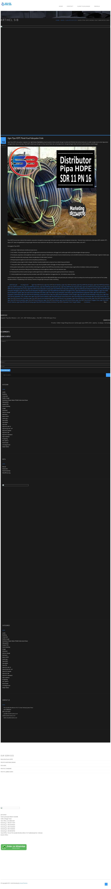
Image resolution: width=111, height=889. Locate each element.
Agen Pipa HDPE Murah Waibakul (42, 302)
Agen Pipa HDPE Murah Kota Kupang (81, 296)
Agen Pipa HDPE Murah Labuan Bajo (81, 298)
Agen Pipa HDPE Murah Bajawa (85, 285)
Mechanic (4, 414)
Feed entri (5, 469)
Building (4, 394)
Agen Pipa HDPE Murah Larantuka (101, 298)
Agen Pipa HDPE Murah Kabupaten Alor (50, 287)
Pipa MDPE (5, 422)
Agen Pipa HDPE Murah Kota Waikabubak (40, 298)
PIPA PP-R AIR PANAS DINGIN (8, 762)
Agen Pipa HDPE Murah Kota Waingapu (61, 298)
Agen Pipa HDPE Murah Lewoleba (16, 300)
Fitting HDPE (5, 402)
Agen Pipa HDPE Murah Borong (16, 287)
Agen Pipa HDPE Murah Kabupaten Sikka (82, 292)
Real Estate (5, 442)
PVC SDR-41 (5, 440)
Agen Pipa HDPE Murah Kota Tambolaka (18, 298)
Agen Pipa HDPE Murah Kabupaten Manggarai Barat (33, 290)
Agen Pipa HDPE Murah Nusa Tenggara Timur (87, 300)
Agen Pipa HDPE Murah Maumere (34, 300)
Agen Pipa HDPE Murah (38, 285)
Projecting (5, 438)
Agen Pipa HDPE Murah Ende (31, 287)
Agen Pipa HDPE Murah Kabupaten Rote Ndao (34, 292)
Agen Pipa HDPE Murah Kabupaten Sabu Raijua (58, 292)
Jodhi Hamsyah (13, 285)
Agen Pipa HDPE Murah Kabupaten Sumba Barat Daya (35, 294)
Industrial (4, 410)
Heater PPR (5, 404)
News (62, 20)
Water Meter (5, 446)
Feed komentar (6, 471)
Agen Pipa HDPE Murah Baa (69, 285)
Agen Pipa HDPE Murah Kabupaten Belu (71, 287)
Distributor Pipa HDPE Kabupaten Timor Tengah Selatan (66, 302)
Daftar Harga (5, 398)
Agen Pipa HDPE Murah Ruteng (25, 302)
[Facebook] (107, 302)
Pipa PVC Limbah (6, 430)
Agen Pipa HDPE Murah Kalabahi (40, 296)
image (4, 408)
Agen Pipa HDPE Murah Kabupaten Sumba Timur (90, 294)
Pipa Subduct (5, 436)
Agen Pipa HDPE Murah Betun (101, 285)
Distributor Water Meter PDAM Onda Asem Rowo (15, 400)
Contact (70, 6)
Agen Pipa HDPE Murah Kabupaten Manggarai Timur (61, 290)
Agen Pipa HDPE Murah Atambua (52, 285)
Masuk (4, 466)
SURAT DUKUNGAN (83, 6)
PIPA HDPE (3, 765)
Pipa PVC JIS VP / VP (7, 428)
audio (3, 392)
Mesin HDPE (5, 416)
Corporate (5, 396)
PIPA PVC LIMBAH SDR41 (7, 771)
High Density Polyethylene (37, 142)
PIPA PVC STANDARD (6, 768)
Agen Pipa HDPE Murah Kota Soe (100, 296)
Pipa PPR (4, 424)
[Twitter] (109, 302)
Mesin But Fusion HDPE (7, 759)
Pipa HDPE (5, 420)
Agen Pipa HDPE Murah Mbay (51, 300)
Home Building (6, 406)
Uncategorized (71, 20)
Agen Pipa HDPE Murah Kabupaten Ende (93, 287)
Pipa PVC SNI (5, 432)
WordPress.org (6, 473)
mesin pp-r (5, 418)
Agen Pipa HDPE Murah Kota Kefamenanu (60, 296)
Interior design (6, 412)
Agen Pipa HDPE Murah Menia (67, 300)
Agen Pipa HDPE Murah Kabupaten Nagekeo (87, 290)
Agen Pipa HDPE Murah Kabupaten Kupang (39, 288)
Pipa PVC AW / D (6, 426)
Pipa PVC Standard (7, 434)
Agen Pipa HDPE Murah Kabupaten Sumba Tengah (63, 294)
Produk (97, 6)
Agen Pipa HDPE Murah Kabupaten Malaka (85, 288)
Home (61, 6)
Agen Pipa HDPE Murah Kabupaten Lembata (62, 288)
